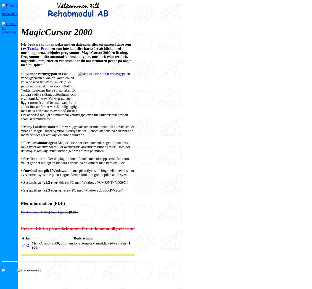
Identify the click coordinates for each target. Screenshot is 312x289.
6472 (25, 245)
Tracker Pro (37, 48)
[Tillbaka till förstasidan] (9, 14)
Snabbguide (59, 212)
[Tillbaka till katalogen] (9, 32)
